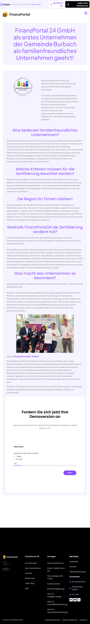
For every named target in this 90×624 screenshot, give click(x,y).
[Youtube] (75, 599)
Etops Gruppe (36, 4)
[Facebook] (71, 599)
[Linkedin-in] (78, 599)
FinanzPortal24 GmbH (26, 356)
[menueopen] (85, 13)
